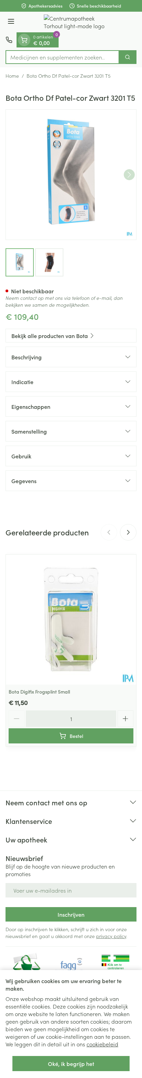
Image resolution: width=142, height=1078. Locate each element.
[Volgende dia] (128, 532)
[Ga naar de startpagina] (77, 22)
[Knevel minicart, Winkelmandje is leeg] (24, 40)
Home (12, 75)
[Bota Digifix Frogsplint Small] (71, 620)
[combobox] (62, 57)
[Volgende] (129, 174)
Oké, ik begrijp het (71, 1063)
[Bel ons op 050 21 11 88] (9, 39)
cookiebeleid (102, 1044)
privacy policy (111, 936)
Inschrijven (71, 914)
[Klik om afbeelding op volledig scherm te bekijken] (71, 175)
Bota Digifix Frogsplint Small (39, 691)
